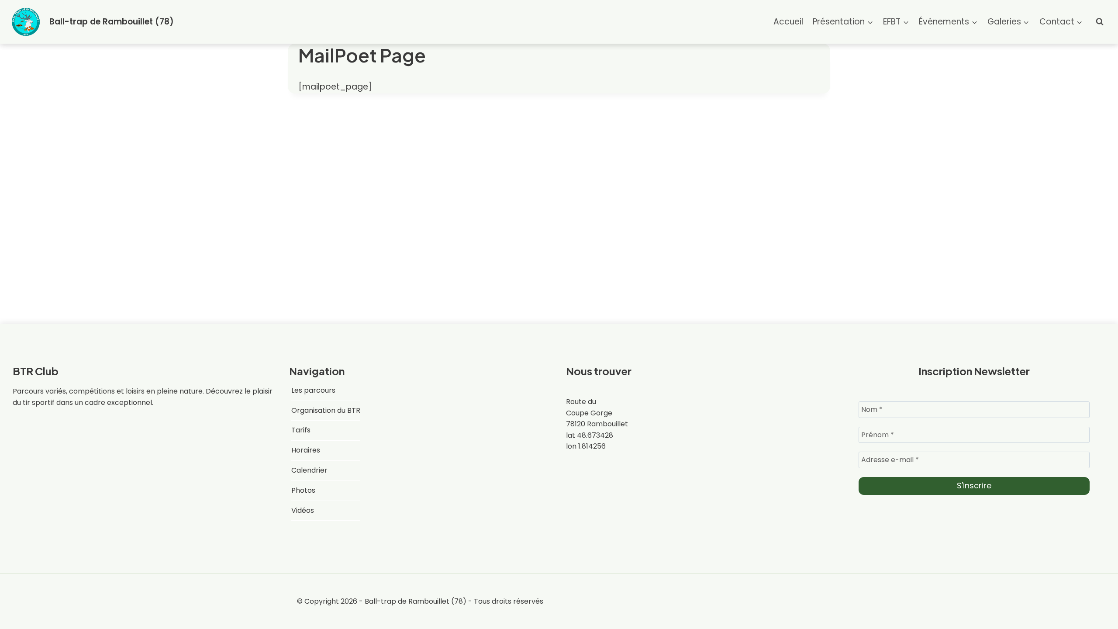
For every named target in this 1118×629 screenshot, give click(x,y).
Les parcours (313, 390)
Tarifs (301, 430)
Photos (303, 490)
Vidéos (302, 510)
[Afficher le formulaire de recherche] (1100, 22)
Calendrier (309, 470)
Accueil (788, 22)
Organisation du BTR (325, 410)
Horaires (305, 450)
